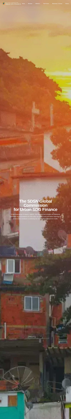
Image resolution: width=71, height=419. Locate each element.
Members (38, 3)
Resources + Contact (57, 3)
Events (67, 3)
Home (23, 3)
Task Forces (46, 3)
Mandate (30, 3)
